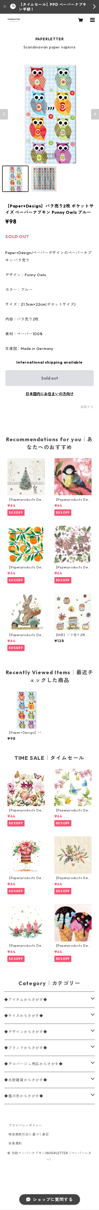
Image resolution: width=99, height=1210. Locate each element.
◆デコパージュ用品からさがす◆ (33, 1064)
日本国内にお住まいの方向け (50, 393)
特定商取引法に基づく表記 (28, 1134)
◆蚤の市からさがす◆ (23, 1096)
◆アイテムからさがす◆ (25, 999)
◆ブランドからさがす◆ (25, 1047)
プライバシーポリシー (25, 1125)
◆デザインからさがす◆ (25, 1031)
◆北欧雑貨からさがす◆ (25, 1080)
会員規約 (15, 1143)
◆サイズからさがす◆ (23, 1015)
